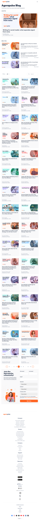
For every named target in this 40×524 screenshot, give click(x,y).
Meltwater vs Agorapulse (20, 423)
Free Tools (20, 463)
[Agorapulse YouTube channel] (21, 515)
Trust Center (20, 471)
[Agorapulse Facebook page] (12, 515)
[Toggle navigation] (38, 1)
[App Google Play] (20, 477)
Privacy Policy (20, 508)
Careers (20, 447)
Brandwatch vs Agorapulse (20, 424)
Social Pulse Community (20, 470)
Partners (20, 450)
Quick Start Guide (20, 455)
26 (23, 366)
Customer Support (20, 456)
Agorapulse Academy (20, 466)
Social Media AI (20, 439)
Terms (20, 506)
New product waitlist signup (20, 440)
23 (16, 366)
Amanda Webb (5, 253)
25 (21, 366)
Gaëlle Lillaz (6, 34)
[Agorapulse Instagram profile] (14, 515)
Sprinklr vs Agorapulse (20, 425)
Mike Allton (24, 235)
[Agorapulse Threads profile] (16, 515)
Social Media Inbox (20, 431)
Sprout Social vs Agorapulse (20, 420)
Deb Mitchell (5, 325)
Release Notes (20, 467)
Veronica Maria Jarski (6, 163)
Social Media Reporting (20, 435)
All (7, 74)
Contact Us (20, 445)
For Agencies (20, 438)
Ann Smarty (24, 199)
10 (9, 366)
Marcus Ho (5, 289)
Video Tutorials (20, 468)
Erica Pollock (24, 48)
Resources (20, 472)
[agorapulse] (5, 1)
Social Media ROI (20, 436)
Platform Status (20, 457)
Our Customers (20, 446)
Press (20, 449)
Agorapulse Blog (20, 464)
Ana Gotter (24, 109)
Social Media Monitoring (20, 434)
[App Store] (20, 480)
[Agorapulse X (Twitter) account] (18, 515)
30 (28, 366)
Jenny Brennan (24, 289)
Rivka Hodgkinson (25, 91)
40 (30, 366)
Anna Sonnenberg (25, 57)
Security (20, 511)
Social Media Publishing (20, 432)
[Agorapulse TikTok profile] (28, 515)
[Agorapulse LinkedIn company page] (25, 515)
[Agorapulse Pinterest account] (23, 515)
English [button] (19, 518)
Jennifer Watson (6, 235)
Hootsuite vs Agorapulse (20, 421)
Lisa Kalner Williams (25, 307)
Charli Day (5, 145)
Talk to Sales (20, 458)
